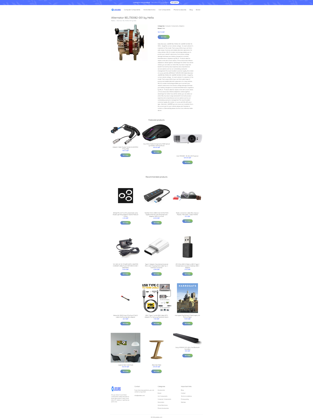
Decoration (161, 402)
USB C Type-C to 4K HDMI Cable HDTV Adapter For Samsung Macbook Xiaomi (156, 316)
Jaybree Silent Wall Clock (125, 365)
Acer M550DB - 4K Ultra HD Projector (187, 156)
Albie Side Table (156, 365)
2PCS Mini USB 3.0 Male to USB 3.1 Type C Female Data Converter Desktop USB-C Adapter (187, 265)
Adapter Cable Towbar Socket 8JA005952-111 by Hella (125, 148)
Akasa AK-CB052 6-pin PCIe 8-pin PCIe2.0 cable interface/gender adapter (125, 316)
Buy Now (163, 37)
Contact (183, 393)
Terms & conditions (186, 396)
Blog (191, 10)
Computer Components (132, 10)
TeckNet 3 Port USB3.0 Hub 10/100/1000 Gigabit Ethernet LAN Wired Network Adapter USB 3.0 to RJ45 (156, 214)
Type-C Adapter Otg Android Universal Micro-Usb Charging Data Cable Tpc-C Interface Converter (156, 265)
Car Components (164, 10)
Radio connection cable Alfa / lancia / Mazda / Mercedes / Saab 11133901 (187, 213)
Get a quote (174, 2)
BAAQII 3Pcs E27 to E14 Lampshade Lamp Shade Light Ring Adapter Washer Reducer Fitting (125, 214)
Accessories (161, 390)
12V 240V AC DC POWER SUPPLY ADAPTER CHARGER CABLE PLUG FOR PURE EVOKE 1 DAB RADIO (125, 265)
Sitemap (183, 402)
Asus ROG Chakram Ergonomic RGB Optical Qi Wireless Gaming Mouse (156, 144)
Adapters (181, 26)
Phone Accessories (180, 10)
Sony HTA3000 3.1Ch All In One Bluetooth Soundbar (187, 348)
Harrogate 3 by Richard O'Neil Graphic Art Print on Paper (187, 316)
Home (113, 20)
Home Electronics (149, 10)
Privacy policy (185, 399)
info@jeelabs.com (139, 395)
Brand (198, 10)
